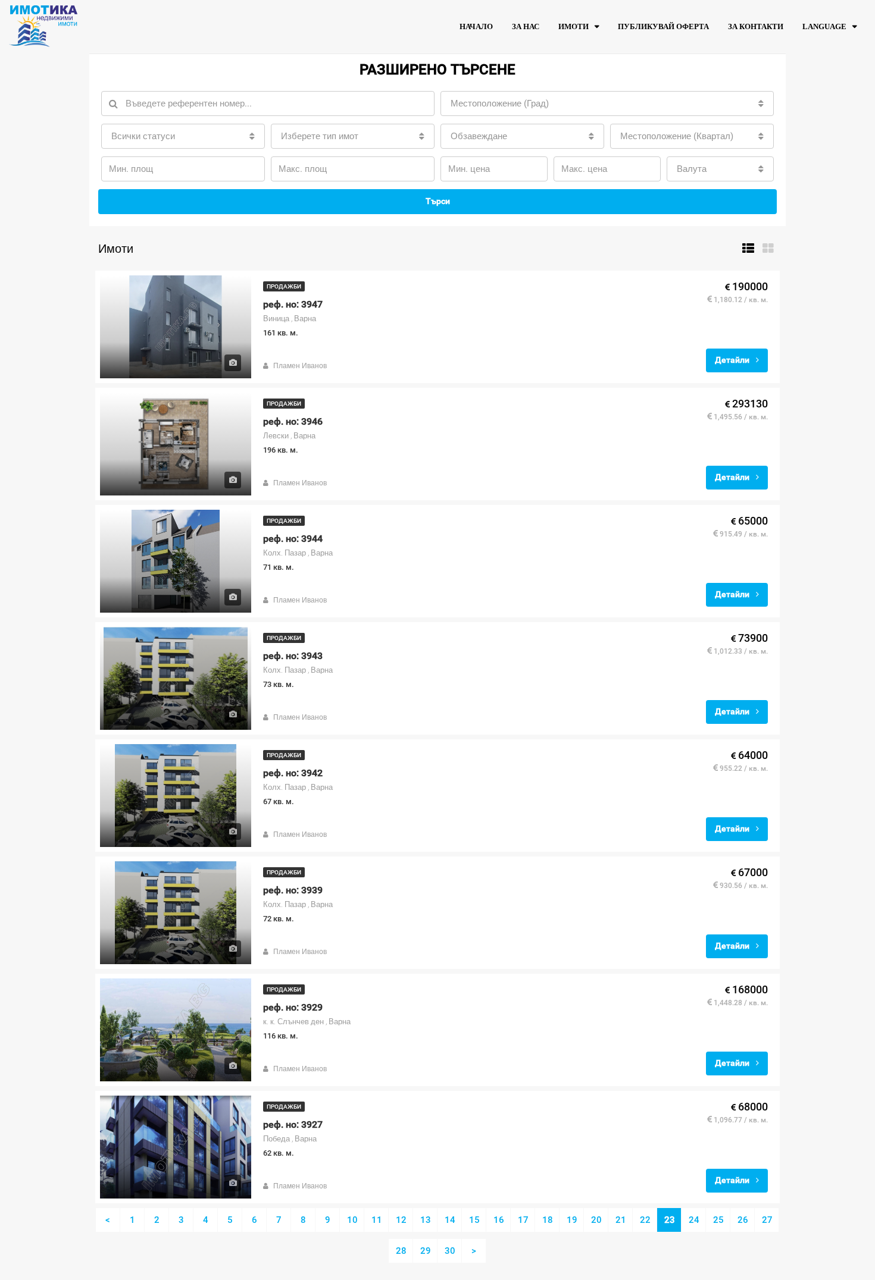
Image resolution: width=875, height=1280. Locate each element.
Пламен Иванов (300, 366)
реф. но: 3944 (293, 538)
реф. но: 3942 (293, 773)
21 (620, 1220)
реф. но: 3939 (293, 890)
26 (743, 1220)
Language (824, 26)
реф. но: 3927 (293, 1124)
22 (645, 1220)
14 (450, 1220)
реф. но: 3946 (293, 421)
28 (401, 1251)
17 (523, 1220)
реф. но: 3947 (293, 304)
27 (767, 1220)
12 (401, 1220)
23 (669, 1220)
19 (572, 1220)
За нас (525, 26)
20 (596, 1220)
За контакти (755, 26)
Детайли (733, 360)
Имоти (573, 26)
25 (718, 1220)
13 (425, 1220)
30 (450, 1251)
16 (498, 1220)
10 (352, 1220)
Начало (476, 26)
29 (425, 1251)
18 (547, 1220)
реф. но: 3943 (293, 655)
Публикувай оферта (663, 26)
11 (376, 1220)
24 (694, 1220)
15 (474, 1220)
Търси (438, 201)
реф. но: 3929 (293, 1007)
